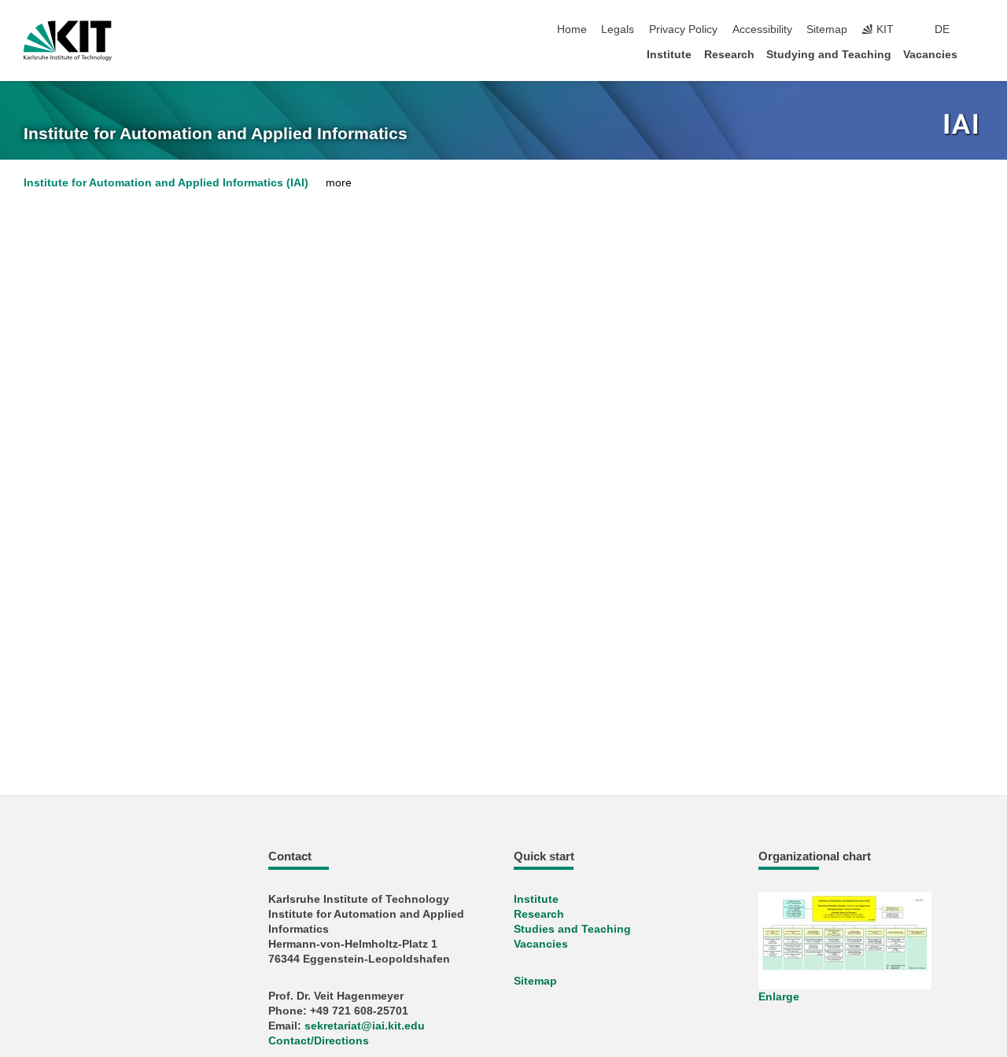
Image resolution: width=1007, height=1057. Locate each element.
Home (572, 29)
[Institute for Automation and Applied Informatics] (962, 126)
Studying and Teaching (828, 55)
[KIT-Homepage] (68, 40)
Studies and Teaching (572, 929)
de (942, 29)
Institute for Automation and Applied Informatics (216, 133)
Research (729, 55)
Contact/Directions (318, 1041)
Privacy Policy (683, 29)
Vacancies (930, 55)
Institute (669, 55)
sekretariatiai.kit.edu (364, 1026)
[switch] (978, 30)
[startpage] (978, 54)
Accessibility (762, 29)
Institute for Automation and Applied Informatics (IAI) (166, 183)
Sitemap (826, 29)
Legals (617, 29)
